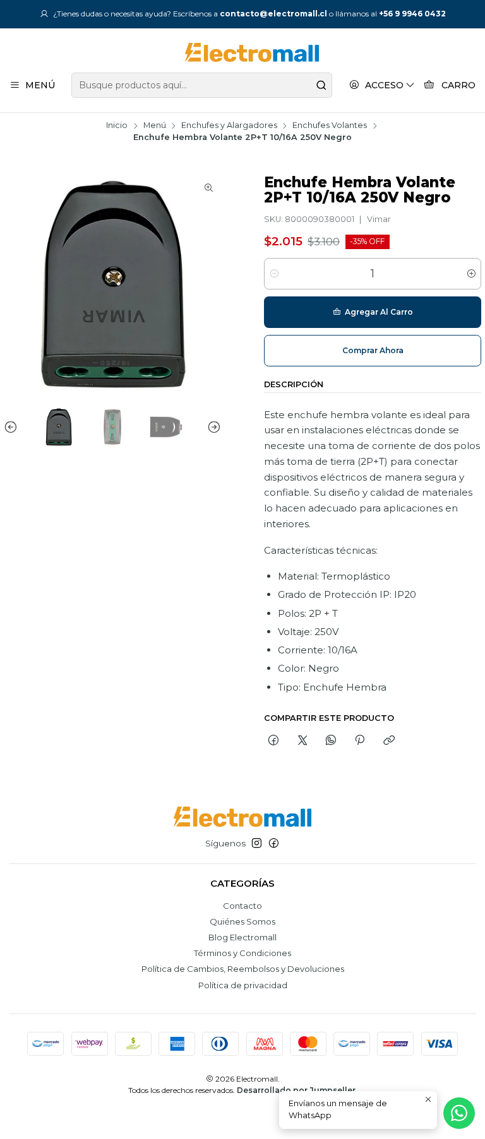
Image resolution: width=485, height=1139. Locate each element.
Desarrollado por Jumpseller (296, 1090)
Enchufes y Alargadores (229, 126)
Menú (154, 126)
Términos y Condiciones (242, 953)
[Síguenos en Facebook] (274, 844)
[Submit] (321, 85)
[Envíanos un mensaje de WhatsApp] (459, 1113)
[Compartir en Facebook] (274, 740)
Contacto (242, 906)
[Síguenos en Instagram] (257, 844)
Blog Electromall (242, 937)
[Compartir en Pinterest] (360, 740)
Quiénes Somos (242, 921)
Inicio (117, 126)
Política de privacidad (242, 985)
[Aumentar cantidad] (471, 274)
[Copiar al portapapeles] (388, 740)
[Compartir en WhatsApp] (330, 740)
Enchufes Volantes (329, 126)
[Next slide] (211, 427)
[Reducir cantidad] (274, 274)
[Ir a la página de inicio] (242, 52)
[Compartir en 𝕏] (302, 740)
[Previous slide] (13, 427)
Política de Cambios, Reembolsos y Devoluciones (242, 969)
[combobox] (201, 85)
